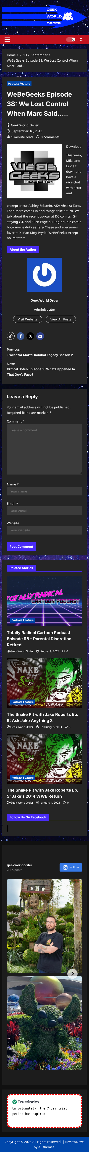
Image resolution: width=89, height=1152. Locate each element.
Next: (41, 369)
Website (13, 523)
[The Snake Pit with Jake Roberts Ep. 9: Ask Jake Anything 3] (44, 683)
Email (12, 503)
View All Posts (60, 319)
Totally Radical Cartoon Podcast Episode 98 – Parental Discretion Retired (39, 638)
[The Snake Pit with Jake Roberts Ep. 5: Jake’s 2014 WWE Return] (44, 759)
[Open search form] (81, 39)
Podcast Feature (19, 83)
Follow (74, 867)
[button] (7, 39)
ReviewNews (74, 1142)
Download (73, 146)
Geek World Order (25, 125)
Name (13, 484)
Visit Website (27, 319)
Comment (15, 421)
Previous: (40, 352)
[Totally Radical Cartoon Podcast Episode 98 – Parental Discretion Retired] (44, 601)
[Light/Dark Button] (70, 39)
